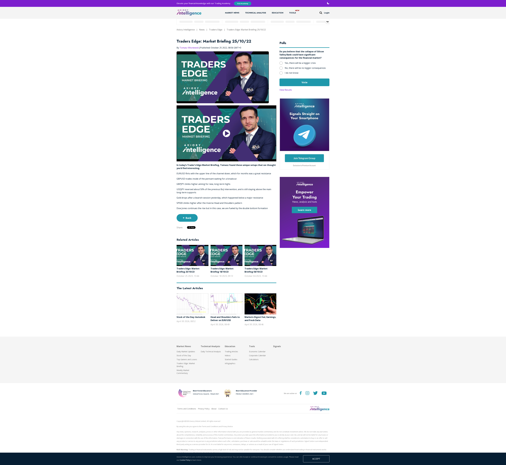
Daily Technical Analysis (211, 351)
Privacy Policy (204, 408)
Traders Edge (215, 29)
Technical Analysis (255, 12)
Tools (292, 12)
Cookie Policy (185, 460)
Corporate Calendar (257, 355)
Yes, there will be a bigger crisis (300, 63)
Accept (316, 458)
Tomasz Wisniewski (189, 47)
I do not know (291, 72)
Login (326, 12)
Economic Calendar (257, 351)
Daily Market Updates (186, 351)
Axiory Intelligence (186, 29)
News (202, 29)
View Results (285, 89)
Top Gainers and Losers (187, 359)
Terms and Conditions (186, 408)
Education (277, 12)
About (213, 408)
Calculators (254, 359)
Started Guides (231, 359)
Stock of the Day (184, 355)
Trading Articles (231, 351)
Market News (232, 12)
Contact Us (223, 408)
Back (188, 217)
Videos (227, 355)
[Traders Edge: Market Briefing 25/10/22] (226, 133)
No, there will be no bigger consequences (305, 68)
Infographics (230, 363)
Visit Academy (242, 3)
